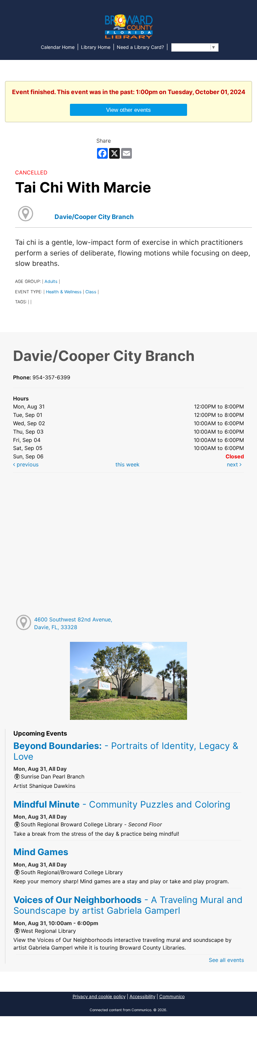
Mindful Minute (121, 804)
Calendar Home (58, 47)
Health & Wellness (64, 291)
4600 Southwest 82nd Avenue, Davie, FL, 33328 (73, 623)
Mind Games (40, 851)
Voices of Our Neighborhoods (128, 905)
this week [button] (127, 464)
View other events (128, 109)
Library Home (95, 47)
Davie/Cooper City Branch (94, 217)
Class (90, 291)
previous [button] (26, 464)
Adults (51, 281)
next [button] (233, 464)
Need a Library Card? (140, 47)
